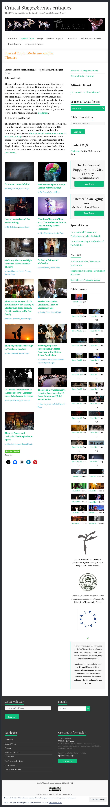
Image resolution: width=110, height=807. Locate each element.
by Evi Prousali (43, 192)
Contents (12, 38)
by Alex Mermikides (45, 233)
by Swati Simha (43, 267)
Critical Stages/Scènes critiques (38, 8)
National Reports (55, 38)
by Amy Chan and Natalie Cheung (18, 271)
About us (75, 70)
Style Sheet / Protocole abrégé (85, 279)
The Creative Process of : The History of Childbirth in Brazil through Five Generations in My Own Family (19, 308)
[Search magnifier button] (103, 108)
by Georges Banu (11, 188)
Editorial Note (77, 76)
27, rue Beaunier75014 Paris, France (66, 739)
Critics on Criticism (34, 43)
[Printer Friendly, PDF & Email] (12, 451)
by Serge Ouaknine (12, 400)
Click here (75, 151)
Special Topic (27, 38)
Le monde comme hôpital (17, 184)
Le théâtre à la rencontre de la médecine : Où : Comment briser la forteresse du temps (19, 392)
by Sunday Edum (44, 312)
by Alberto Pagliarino (13, 444)
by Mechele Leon (11, 227)
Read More (89, 184)
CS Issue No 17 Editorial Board (85, 92)
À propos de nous (89, 70)
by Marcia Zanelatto (12, 318)
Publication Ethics (55, 803)
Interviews (72, 38)
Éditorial (90, 76)
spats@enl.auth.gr (66, 755)
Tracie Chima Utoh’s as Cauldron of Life (48, 304)
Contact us (68, 761)
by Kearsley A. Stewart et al (48, 404)
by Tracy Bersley (11, 353)
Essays (40, 38)
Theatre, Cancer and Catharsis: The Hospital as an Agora (19, 436)
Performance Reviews (90, 38)
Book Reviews (14, 43)
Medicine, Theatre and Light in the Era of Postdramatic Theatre (18, 263)
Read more (43, 112)
